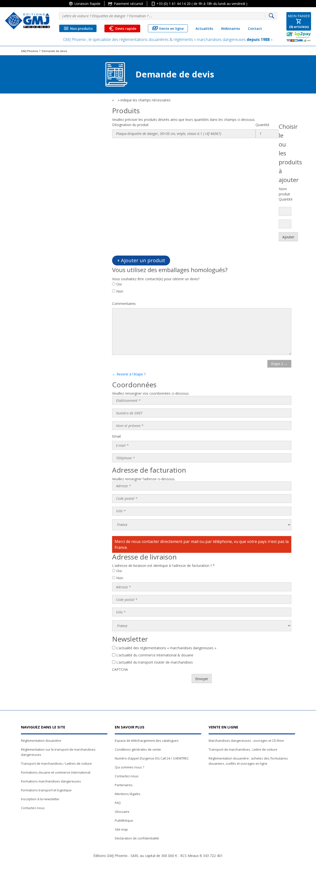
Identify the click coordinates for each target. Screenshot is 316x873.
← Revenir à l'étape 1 (129, 374)
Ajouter (288, 237)
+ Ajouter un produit (141, 260)
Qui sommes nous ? (129, 767)
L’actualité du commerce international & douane (154, 655)
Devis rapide (122, 28)
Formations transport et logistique (46, 790)
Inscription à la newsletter (40, 799)
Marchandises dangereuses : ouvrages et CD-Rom (246, 740)
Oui (119, 284)
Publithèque (124, 820)
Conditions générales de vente (138, 749)
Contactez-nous (33, 808)
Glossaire (122, 811)
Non (119, 291)
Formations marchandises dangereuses (51, 781)
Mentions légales (127, 794)
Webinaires (230, 28)
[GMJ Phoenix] (27, 20)
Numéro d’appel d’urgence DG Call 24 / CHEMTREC (152, 758)
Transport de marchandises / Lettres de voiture (56, 763)
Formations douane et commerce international (55, 772)
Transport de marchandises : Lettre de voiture (243, 749)
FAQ (118, 802)
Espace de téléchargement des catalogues (146, 740)
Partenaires (124, 785)
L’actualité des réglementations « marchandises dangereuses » (166, 648)
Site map (121, 829)
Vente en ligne (168, 28)
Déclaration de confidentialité (137, 838)
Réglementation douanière (41, 740)
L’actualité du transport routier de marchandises (154, 662)
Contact (255, 28)
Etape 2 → (279, 363)
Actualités (204, 28)
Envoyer (201, 678)
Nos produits (78, 28)
